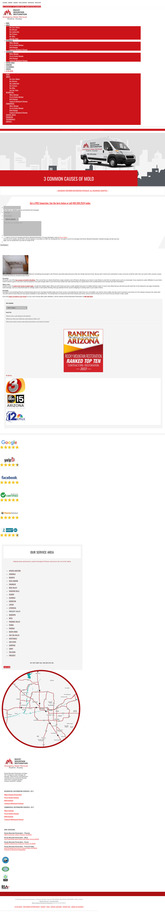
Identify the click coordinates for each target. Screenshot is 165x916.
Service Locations (56, 907)
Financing (9, 117)
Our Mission (13, 29)
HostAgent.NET (54, 901)
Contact (9, 121)
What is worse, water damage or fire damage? (18, 316)
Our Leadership (14, 32)
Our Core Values (14, 27)
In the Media (18, 907)
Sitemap (43, 907)
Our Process (13, 34)
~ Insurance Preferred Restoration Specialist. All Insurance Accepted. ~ (82, 190)
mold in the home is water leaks (23, 286)
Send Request (4, 245)
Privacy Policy (63, 237)
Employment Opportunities (31, 907)
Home (8, 74)
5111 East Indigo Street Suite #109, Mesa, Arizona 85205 (21, 839)
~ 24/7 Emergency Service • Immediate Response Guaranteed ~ (82, 130)
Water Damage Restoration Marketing (42, 903)
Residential (9, 41)
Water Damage (14, 43)
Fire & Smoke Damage (16, 45)
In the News (9, 71)
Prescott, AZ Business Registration (14, 849)
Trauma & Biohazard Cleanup (18, 49)
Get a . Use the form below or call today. (60, 203)
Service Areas (11, 115)
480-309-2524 (88, 296)
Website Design (44, 901)
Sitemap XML (66, 907)
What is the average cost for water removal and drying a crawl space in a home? (27, 321)
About (8, 25)
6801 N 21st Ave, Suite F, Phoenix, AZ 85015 (18, 834)
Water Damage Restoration (13, 795)
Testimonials (10, 119)
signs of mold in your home (18, 296)
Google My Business (77, 907)
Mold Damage (13, 47)
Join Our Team (13, 38)
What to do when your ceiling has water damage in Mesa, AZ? (23, 318)
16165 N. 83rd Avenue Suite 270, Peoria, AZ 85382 (19, 843)
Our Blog (12, 36)
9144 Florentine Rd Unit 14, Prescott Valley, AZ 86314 (20, 848)
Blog (48, 907)
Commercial (9, 52)
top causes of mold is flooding (25, 280)
